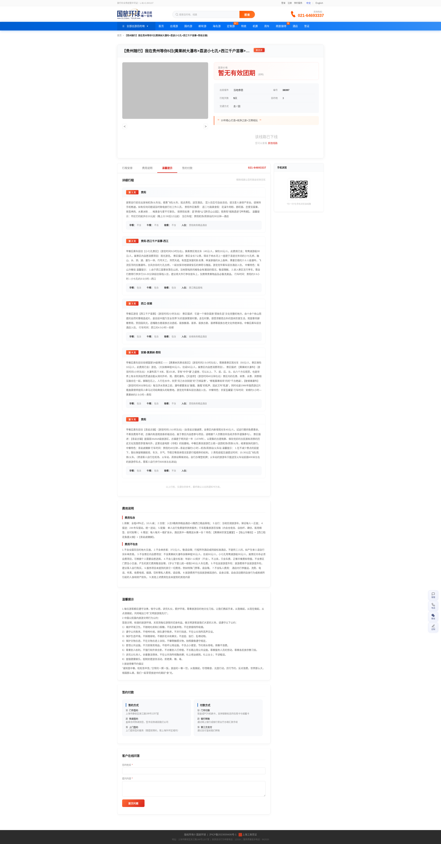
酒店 (295, 26)
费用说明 (147, 167)
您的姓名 (127, 765)
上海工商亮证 (249, 834)
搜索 (247, 14)
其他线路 (273, 143)
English (319, 3)
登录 (283, 3)
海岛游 (217, 26)
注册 (290, 3)
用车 (267, 26)
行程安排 (127, 167)
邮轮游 (202, 26)
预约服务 (298, 3)
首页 (161, 26)
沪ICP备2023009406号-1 (223, 834)
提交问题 (133, 803)
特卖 (244, 26)
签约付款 (187, 167)
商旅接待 (282, 25)
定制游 (232, 25)
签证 (307, 26)
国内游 (188, 26)
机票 (255, 26)
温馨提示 (167, 167)
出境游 (174, 26)
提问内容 (127, 778)
